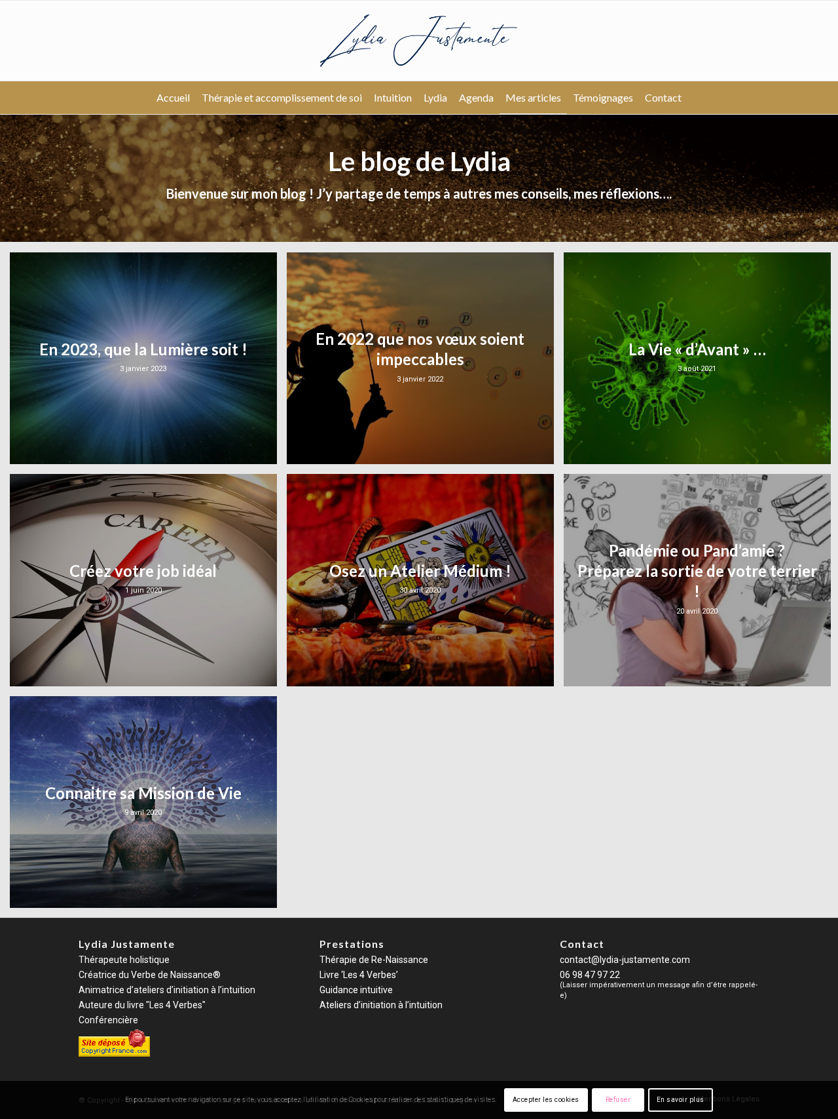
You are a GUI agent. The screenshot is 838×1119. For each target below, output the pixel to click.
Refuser (618, 1099)
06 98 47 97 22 (590, 975)
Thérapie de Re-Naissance (373, 959)
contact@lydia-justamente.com (625, 959)
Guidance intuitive (356, 990)
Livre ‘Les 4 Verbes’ (358, 975)
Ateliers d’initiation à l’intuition (381, 1005)
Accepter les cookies (546, 1099)
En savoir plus (680, 1099)
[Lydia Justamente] (419, 41)
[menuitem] (173, 97)
